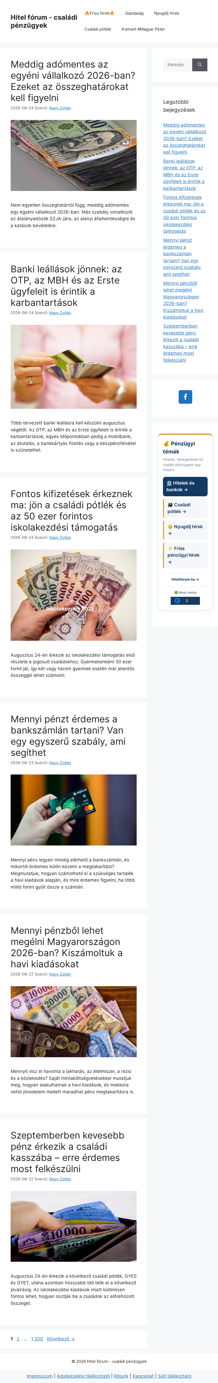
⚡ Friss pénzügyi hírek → (183, 555)
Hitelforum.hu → (185, 579)
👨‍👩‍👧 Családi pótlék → (178, 508)
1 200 (37, 1339)
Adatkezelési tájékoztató (83, 1376)
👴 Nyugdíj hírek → (185, 530)
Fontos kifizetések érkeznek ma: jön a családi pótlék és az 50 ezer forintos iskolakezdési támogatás (71, 510)
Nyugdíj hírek (166, 13)
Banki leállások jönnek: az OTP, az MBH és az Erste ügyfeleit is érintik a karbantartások (66, 285)
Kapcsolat (143, 1376)
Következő (61, 1339)
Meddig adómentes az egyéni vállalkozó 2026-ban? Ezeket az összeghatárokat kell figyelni (73, 81)
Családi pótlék (98, 29)
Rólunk (121, 1376)
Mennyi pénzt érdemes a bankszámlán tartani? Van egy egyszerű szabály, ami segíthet (68, 735)
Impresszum (40, 1376)
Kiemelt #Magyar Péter (143, 29)
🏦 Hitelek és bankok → (180, 486)
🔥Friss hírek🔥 (100, 13)
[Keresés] (199, 65)
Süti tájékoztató (174, 1376)
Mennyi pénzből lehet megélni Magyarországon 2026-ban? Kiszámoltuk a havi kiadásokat (67, 947)
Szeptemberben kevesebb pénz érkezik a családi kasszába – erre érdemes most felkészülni (67, 1152)
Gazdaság (134, 13)
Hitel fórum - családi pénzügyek (44, 21)
